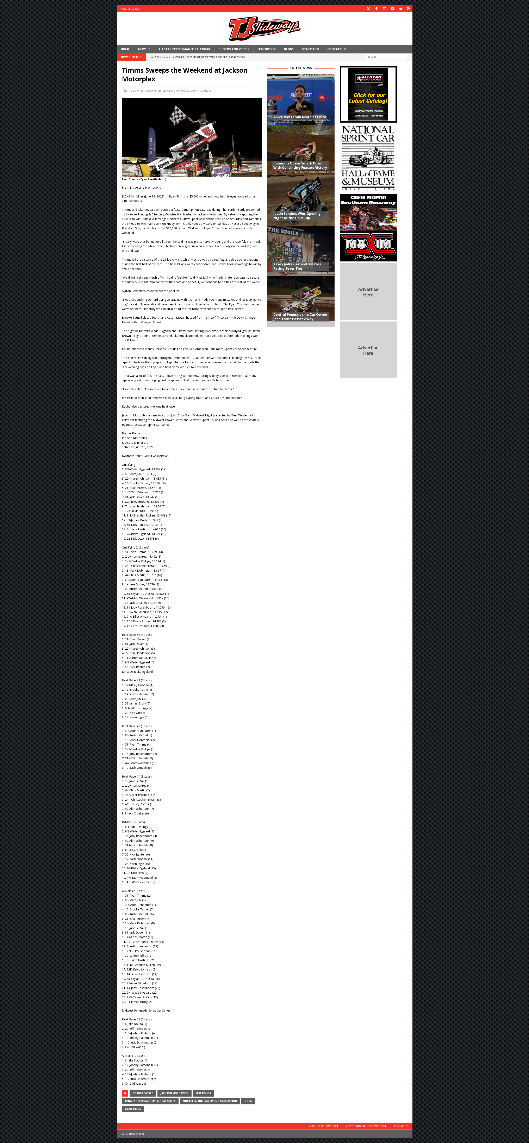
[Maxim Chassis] (368, 259)
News (142, 49)
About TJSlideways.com (323, 1126)
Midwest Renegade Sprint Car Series (150, 1101)
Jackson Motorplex (156, 90)
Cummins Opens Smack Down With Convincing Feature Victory (300, 165)
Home (125, 49)
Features (265, 49)
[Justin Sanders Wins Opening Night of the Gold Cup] (301, 200)
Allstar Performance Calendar (184, 49)
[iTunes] (400, 8)
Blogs (289, 49)
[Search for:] (386, 57)
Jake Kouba (203, 1093)
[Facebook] (376, 8)
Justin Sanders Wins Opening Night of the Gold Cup (297, 215)
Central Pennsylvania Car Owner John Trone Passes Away (300, 316)
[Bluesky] (408, 8)
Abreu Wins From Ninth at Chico (299, 117)
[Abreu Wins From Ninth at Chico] (301, 99)
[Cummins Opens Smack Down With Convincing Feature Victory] (301, 150)
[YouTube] (392, 8)
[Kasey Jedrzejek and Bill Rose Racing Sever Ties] (301, 251)
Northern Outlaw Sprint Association (191, 90)
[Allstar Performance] (368, 120)
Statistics (310, 49)
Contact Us (336, 49)
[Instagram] (384, 8)
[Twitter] (368, 8)
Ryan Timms (133, 1109)
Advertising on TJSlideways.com (366, 1126)
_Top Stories (136, 90)
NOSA (248, 1101)
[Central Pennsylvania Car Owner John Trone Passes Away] (301, 301)
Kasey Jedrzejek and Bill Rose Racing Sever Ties (297, 266)
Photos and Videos (234, 49)
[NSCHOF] (368, 190)
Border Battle (143, 1093)
